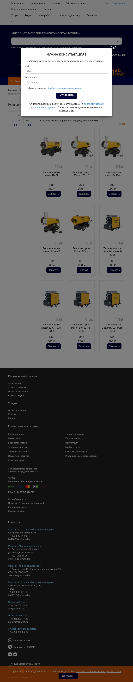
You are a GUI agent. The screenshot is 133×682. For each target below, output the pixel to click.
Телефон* (30, 76)
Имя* (27, 65)
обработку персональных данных (64, 88)
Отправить (67, 95)
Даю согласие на (55, 88)
